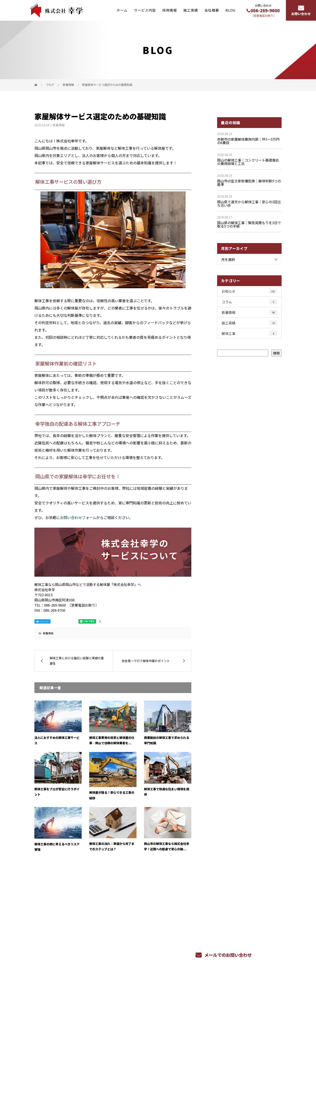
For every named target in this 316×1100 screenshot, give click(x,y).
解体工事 (248, 333)
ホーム (122, 10)
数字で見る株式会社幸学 (203, 1006)
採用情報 (169, 10)
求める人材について (149, 1026)
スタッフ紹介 (194, 1025)
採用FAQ (191, 1018)
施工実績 (190, 10)
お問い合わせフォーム (78, 517)
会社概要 (211, 10)
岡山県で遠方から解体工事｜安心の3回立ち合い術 (249, 203)
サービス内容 (145, 10)
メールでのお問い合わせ (227, 955)
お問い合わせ (301, 13)
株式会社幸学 (54, 1006)
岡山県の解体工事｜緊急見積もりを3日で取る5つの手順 (249, 224)
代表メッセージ (247, 1018)
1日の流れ (192, 1012)
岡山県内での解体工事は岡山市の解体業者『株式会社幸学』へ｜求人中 (81, 1076)
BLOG (230, 10)
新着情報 (59, 125)
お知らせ (248, 291)
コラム (248, 301)
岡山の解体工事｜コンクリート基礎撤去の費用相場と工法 (248, 161)
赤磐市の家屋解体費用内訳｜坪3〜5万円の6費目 (248, 141)
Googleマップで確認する (56, 1049)
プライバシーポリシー (264, 1076)
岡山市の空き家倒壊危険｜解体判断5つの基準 (249, 182)
